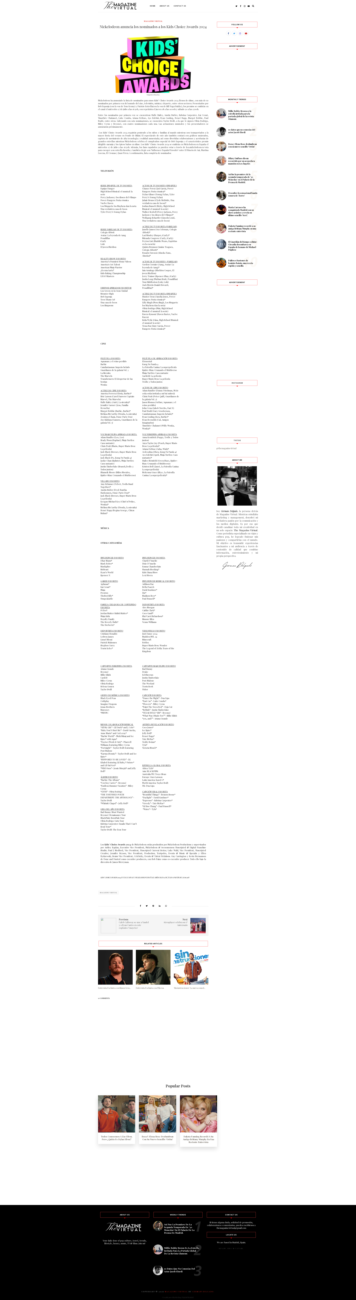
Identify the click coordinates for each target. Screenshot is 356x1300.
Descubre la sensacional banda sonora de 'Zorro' (242, 194)
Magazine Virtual (153, 21)
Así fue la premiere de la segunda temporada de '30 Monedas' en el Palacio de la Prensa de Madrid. (241, 178)
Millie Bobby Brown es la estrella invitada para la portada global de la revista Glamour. (241, 115)
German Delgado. (203, 1291)
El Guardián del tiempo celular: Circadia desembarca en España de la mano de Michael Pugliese (242, 246)
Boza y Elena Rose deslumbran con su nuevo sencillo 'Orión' (242, 145)
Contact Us (180, 6)
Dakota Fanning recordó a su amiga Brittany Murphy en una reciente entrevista (242, 229)
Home (152, 6)
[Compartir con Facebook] (140, 905)
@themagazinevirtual (226, 448)
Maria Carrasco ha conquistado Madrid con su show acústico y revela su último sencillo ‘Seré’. (241, 211)
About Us (165, 6)
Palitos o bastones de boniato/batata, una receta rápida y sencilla (240, 263)
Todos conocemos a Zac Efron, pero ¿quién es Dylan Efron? (116, 1138)
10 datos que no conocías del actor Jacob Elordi (241, 131)
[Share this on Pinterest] (153, 905)
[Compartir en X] (147, 905)
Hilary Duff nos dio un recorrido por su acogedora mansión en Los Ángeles (241, 161)
